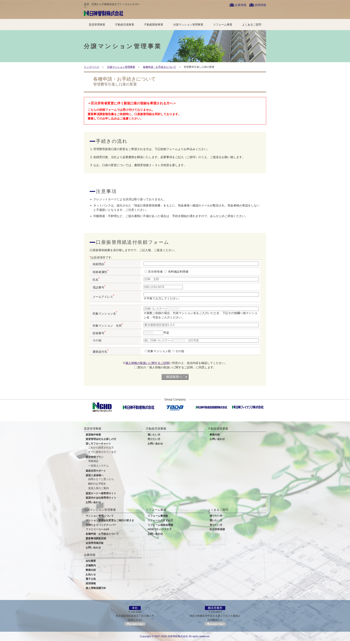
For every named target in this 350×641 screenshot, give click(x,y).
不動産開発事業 (153, 24)
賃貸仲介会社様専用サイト (101, 497)
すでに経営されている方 (102, 452)
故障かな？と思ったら (101, 479)
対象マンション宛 (159, 351)
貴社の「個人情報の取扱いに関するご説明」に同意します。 (176, 367)
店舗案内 (91, 565)
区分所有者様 (217, 529)
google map (136, 623)
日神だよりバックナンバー (101, 525)
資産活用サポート (96, 470)
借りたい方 (216, 515)
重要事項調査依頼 (96, 538)
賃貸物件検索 (93, 434)
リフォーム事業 (222, 24)
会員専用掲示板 (95, 543)
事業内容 (215, 434)
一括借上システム (98, 465)
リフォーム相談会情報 (160, 525)
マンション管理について (100, 515)
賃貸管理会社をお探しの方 (101, 439)
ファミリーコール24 (97, 529)
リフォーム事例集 (158, 515)
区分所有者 (155, 271)
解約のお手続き (97, 483)
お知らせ (91, 574)
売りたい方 (154, 439)
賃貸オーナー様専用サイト (101, 493)
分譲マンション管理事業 (188, 24)
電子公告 (91, 579)
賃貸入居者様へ (95, 475)
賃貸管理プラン (95, 457)
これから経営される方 (101, 447)
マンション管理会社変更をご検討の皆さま (110, 520)
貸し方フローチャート (98, 443)
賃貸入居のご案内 (98, 488)
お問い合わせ (93, 502)
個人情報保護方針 (96, 588)
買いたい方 (154, 434)
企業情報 (240, 5)
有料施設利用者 (177, 271)
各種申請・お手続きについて (159, 66)
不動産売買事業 (124, 24)
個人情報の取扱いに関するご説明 (147, 363)
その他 (179, 351)
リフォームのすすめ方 (160, 520)
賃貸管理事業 (97, 24)
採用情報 (260, 5)
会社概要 (91, 560)
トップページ (91, 66)
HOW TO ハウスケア (160, 529)
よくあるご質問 (251, 24)
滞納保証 (93, 461)
